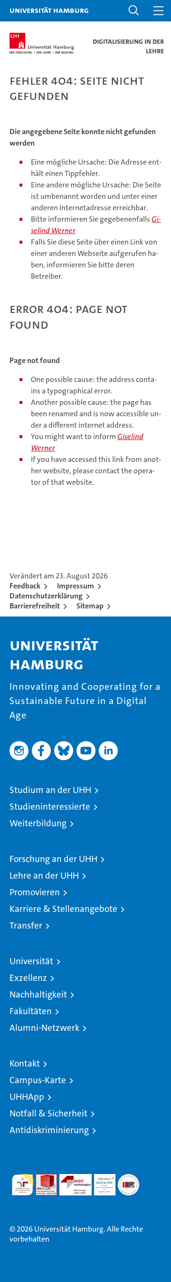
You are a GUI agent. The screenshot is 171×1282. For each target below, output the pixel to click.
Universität (31, 961)
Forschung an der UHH (53, 859)
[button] (134, 10)
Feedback (25, 586)
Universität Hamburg (49, 10)
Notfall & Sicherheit (48, 1113)
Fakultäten (31, 1011)
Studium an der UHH (50, 790)
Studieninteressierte (50, 806)
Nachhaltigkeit (38, 994)
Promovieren (35, 892)
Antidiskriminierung (49, 1130)
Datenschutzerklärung (46, 596)
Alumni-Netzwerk (44, 1028)
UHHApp (27, 1097)
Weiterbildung (38, 823)
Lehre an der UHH (44, 875)
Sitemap (90, 606)
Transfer (26, 925)
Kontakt (25, 1063)
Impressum (75, 586)
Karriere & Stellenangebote (63, 909)
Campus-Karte (38, 1080)
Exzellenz (28, 978)
